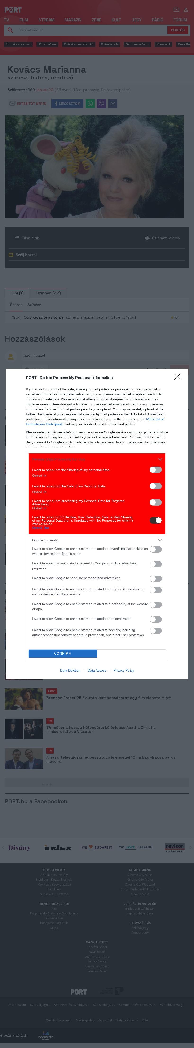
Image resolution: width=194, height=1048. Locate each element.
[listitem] (97, 459)
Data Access (97, 670)
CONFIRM (63, 653)
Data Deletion (70, 670)
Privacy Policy (124, 670)
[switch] (156, 470)
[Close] (178, 378)
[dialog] (97, 524)
